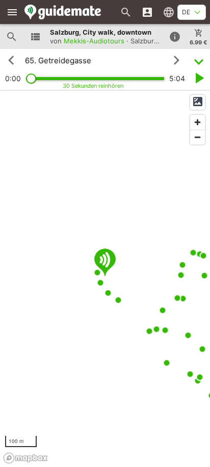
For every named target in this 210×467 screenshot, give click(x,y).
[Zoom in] (197, 122)
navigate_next (176, 60)
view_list (35, 37)
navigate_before (11, 60)
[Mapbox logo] (25, 458)
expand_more (199, 60)
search (12, 37)
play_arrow (199, 78)
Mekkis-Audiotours (94, 41)
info (175, 37)
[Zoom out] (197, 137)
